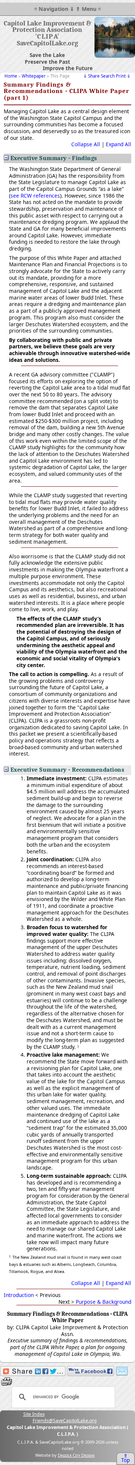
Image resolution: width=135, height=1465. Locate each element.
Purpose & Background (103, 1301)
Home (10, 76)
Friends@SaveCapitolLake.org (65, 1420)
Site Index (34, 1414)
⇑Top (125, 1458)
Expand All (118, 144)
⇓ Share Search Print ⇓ (106, 76)
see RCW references (35, 195)
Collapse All (85, 144)
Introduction (19, 1295)
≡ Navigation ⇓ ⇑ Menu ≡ (67, 8)
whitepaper (34, 76)
